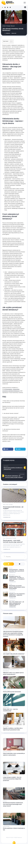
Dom (4, 26)
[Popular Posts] (19, 564)
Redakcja (7, 33)
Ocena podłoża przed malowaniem (12, 691)
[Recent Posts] (8, 564)
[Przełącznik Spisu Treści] (10, 41)
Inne (7, 504)
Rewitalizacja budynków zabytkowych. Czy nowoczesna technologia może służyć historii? (13, 804)
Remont (13, 26)
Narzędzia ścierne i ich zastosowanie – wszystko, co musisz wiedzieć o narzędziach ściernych (17, 578)
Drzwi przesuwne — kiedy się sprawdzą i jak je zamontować (16, 570)
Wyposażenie (12, 574)
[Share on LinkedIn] (10, 7)
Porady (8, 26)
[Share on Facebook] (5, 7)
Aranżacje (5, 652)
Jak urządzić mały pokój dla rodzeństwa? (13, 654)
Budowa (5, 801)
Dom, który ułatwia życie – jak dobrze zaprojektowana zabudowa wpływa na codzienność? (16, 603)
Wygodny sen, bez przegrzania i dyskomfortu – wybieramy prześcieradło (17, 595)
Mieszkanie (9, 538)
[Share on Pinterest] (8, 7)
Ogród (4, 826)
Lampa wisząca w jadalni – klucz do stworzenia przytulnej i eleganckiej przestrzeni (12, 779)
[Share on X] (2, 7)
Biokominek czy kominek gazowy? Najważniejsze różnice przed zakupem (17, 587)
